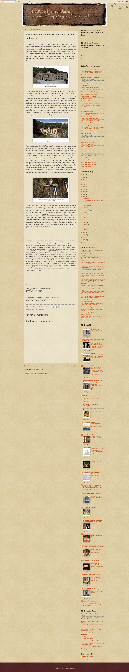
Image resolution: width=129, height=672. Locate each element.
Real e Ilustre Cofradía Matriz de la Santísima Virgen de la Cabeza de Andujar (92, 304)
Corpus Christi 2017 (95, 523)
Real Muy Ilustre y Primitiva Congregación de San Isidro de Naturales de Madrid (92, 128)
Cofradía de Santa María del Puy (89, 92)
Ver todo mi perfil (85, 659)
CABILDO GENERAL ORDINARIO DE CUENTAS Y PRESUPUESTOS (92, 488)
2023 (84, 179)
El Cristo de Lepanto (86, 98)
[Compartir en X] (55, 307)
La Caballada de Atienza (87, 111)
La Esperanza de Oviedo (89, 507)
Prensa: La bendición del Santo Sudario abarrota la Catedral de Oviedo (97, 356)
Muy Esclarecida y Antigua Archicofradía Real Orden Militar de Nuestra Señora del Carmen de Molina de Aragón (92, 115)
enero (85, 229)
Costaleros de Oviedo (89, 353)
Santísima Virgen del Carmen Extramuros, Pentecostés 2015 (96, 551)
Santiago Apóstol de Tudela (88, 151)
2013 (84, 237)
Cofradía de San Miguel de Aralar (89, 307)
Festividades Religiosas (87, 101)
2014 (84, 235)
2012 (84, 240)
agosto (86, 212)
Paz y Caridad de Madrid (87, 123)
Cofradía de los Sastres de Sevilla (90, 87)
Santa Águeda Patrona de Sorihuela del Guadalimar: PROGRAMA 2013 (92, 494)
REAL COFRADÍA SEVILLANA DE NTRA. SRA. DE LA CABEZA (92, 485)
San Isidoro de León (86, 131)
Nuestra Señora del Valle (97, 411)
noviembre (87, 205)
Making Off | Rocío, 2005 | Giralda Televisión (97, 462)
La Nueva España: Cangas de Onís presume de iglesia (97, 591)
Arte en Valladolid (88, 366)
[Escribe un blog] (53, 307)
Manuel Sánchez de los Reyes (91, 601)
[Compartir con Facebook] (56, 307)
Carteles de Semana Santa (88, 320)
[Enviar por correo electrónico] (51, 307)
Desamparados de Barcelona (88, 96)
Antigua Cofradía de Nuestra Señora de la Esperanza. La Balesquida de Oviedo (91, 293)
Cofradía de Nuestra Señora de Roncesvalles (92, 89)
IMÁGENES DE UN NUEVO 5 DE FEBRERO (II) (96, 498)
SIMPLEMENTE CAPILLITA (90, 404)
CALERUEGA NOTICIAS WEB (91, 472)
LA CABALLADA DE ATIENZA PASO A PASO (96, 437)
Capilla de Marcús (85, 81)
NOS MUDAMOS (87, 405)
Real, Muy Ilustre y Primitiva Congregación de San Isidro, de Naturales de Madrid (93, 297)
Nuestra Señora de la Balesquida (89, 118)
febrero (86, 227)
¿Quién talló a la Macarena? (94, 509)
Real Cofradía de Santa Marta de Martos (91, 646)
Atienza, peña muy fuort (89, 328)
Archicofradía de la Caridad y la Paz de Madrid (93, 69)
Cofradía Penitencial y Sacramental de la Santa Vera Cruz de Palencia (91, 618)
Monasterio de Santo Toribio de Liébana (91, 641)
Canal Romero (87, 447)
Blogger (74, 668)
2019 (84, 189)
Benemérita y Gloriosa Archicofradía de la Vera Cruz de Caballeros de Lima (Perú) (91, 72)
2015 (84, 232)
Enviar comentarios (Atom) (38, 369)
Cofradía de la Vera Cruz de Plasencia (91, 627)
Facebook (83, 61)
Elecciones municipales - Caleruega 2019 (97, 474)
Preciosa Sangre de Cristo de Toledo (90, 125)
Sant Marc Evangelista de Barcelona (90, 140)
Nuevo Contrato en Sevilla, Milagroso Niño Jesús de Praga (96, 579)
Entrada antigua (72, 366)
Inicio (53, 366)
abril (85, 222)
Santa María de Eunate (87, 146)
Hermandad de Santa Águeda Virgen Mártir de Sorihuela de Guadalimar (93, 263)
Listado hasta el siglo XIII (87, 38)
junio (85, 217)
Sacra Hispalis (87, 460)
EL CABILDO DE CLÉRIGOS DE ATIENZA (96, 330)
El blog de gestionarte (89, 422)
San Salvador (84, 137)
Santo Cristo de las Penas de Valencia (91, 153)
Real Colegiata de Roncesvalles (89, 649)
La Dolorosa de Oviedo (89, 588)
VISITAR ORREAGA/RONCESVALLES (90, 396)
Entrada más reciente (31, 366)
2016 (84, 196)
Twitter (83, 58)
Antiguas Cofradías (88, 656)
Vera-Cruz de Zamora (86, 160)
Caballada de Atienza (86, 75)
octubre (86, 207)
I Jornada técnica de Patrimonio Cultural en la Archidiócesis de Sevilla (96, 425)
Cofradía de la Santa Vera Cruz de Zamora (92, 624)
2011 (84, 242)
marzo (86, 224)
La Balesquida (84, 109)
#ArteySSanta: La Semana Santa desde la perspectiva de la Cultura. (97, 565)
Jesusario (85, 409)
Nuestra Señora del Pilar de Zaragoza (90, 120)
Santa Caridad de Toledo (87, 142)
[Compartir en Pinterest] (58, 307)
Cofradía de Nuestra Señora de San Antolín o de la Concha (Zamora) (92, 521)
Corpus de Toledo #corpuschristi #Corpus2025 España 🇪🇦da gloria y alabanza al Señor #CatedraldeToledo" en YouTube (93, 387)
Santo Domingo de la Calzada (88, 155)
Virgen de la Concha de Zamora (89, 164)
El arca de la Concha (88, 534)
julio (85, 215)
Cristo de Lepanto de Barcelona (89, 94)
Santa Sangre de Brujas (87, 148)
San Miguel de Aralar (86, 135)
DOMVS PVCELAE (88, 340)
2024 (84, 177)
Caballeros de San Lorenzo (88, 79)
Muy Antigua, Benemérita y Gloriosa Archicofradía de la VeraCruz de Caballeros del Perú (93, 259)
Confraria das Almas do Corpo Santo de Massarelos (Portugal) (91, 270)
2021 (84, 184)
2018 (84, 191)
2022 (84, 182)
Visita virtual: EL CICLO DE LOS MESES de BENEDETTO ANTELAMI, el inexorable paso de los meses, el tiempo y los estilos (97, 345)
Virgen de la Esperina (86, 166)
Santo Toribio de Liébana (38, 309)
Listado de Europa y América (88, 50)
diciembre (87, 198)
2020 (84, 187)
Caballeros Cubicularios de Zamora (90, 77)
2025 (84, 174)
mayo (85, 219)
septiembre (87, 210)
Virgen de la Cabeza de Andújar (89, 162)
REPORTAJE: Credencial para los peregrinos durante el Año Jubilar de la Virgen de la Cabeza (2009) (97, 451)
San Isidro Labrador (86, 133)
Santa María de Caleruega (87, 144)
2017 (84, 194)
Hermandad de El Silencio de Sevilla (90, 103)
